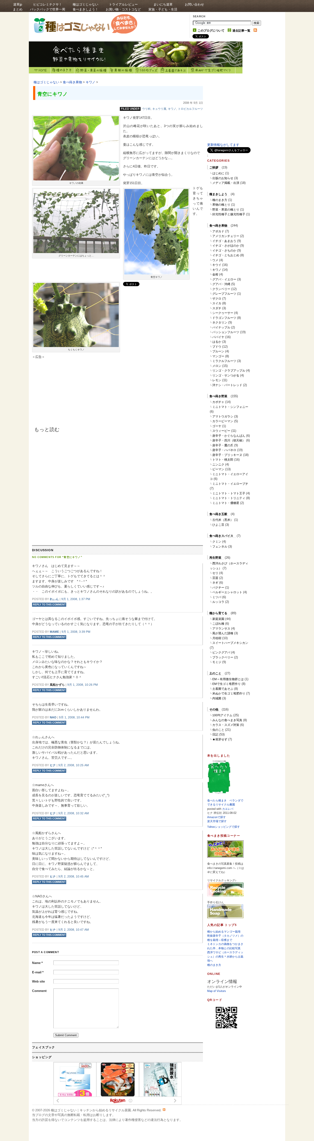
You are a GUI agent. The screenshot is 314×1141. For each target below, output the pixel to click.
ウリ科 (146, 108)
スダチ (216, 308)
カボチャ (218, 402)
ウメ (215, 260)
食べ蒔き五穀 (218, 514)
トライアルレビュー (123, 7)
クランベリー (221, 289)
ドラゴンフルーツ (224, 317)
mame (54, 631)
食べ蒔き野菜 (218, 396)
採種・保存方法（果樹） (121, 70)
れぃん (54, 599)
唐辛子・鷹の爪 (222, 445)
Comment (39, 991)
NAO (53, 717)
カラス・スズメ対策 (225, 724)
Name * (37, 963)
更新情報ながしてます (223, 144)
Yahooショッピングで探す (223, 826)
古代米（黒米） (222, 519)
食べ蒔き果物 (72, 82)
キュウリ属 (159, 108)
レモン (216, 380)
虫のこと (218, 729)
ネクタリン (219, 322)
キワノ (90, 82)
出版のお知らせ (222, 178)
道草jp (17, 7)
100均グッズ (146, 70)
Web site (38, 981)
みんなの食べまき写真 (227, 720)
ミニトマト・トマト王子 (228, 493)
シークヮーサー (222, 313)
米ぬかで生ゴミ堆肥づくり (211, 70)
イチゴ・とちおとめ (225, 255)
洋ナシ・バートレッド (227, 385)
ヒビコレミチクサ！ (47, 7)
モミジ (216, 662)
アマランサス (221, 628)
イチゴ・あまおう (224, 241)
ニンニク (218, 464)
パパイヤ (218, 337)
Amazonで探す (216, 817)
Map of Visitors (216, 991)
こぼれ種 (218, 623)
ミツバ (216, 597)
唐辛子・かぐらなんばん (228, 435)
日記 (215, 734)
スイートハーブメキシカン (230, 642)
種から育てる (218, 613)
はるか (216, 341)
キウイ (216, 265)
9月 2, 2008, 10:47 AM (73, 929)
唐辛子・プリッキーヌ (227, 455)
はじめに (218, 173)
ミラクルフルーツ (224, 361)
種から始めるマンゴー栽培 (224, 931)
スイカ (216, 303)
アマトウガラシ (222, 416)
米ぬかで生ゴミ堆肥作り (228, 693)
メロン (216, 366)
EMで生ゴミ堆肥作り (226, 683)
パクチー (218, 587)
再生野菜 (215, 557)
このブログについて (211, 30)
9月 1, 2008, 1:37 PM (75, 599)
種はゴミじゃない (85, 7)
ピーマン (218, 469)
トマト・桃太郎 (222, 459)
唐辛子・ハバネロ (224, 450)
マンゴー (218, 356)
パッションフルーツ (225, 332)
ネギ (215, 582)
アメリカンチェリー (225, 236)
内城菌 (216, 698)
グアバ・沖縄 (221, 284)
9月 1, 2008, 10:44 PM (74, 717)
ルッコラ (218, 601)
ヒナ (53, 765)
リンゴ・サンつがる (225, 375)
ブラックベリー (222, 657)
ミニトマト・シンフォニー (230, 407)
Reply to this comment (49, 604)
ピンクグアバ (221, 652)
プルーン (218, 351)
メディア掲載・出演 (225, 183)
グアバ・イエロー (224, 279)
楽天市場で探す (217, 821)
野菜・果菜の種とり (225, 209)
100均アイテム (222, 715)
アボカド (218, 231)
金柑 (215, 274)
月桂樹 (216, 638)
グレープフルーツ (224, 293)
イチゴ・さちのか (224, 250)
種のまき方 (62, 70)
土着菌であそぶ (173, 70)
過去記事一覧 (241, 30)
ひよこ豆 (218, 524)
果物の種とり (221, 204)
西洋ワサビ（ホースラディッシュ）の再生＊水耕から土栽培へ (225, 956)
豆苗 (215, 578)
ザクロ (216, 298)
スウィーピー (221, 430)
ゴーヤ (216, 426)
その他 (213, 709)
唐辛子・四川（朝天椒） (228, 440)
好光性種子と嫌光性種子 (228, 214)
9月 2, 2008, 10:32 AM (73, 813)
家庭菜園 (218, 619)
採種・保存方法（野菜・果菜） (91, 70)
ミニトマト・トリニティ (228, 498)
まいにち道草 (162, 7)
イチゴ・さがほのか (225, 245)
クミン (216, 541)
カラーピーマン (222, 421)
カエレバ (227, 808)
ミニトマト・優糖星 (225, 503)
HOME (40, 70)
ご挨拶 (213, 167)
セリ (215, 573)
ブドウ (216, 346)
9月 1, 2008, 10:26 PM (82, 684)
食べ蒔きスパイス (221, 536)
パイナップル (221, 327)
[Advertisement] (68, 394)
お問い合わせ (194, 4)
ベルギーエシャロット (227, 592)
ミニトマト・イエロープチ (230, 483)
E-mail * (38, 972)
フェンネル (219, 546)
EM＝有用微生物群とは (228, 679)
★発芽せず (219, 739)
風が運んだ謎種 (222, 633)
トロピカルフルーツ (190, 108)
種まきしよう (218, 194)
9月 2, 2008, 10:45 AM (73, 876)
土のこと (215, 673)
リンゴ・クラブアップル (228, 370)
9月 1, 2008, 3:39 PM (76, 631)
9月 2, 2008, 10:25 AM (73, 765)
